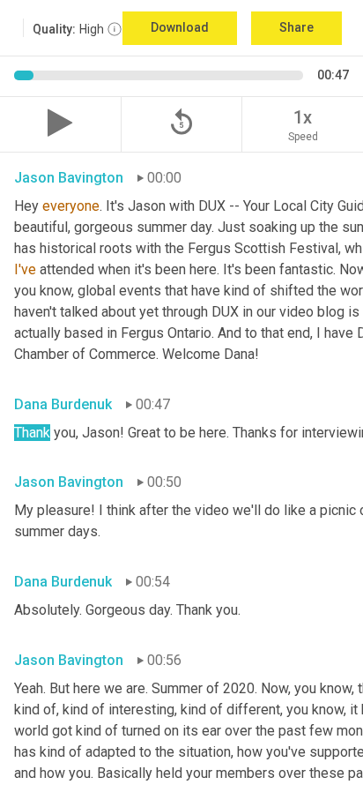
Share (296, 27)
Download (180, 27)
